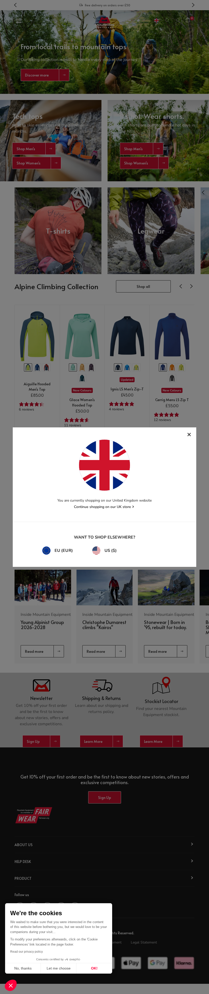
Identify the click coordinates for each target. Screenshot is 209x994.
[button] (11, 985)
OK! (94, 968)
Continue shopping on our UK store (102, 506)
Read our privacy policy (26, 951)
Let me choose (59, 968)
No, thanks (23, 968)
